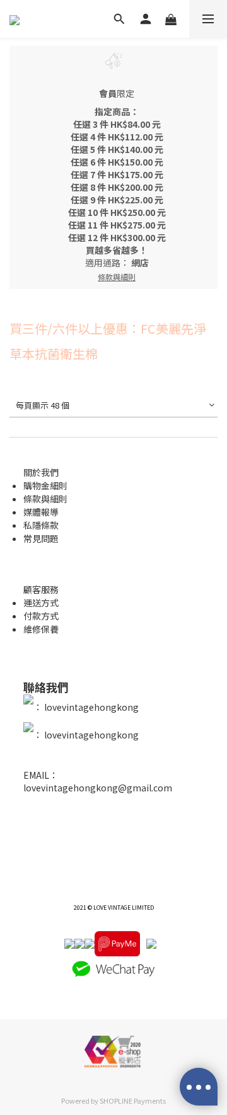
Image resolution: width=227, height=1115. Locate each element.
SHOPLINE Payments (133, 1100)
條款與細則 (45, 498)
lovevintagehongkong (90, 707)
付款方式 (41, 615)
